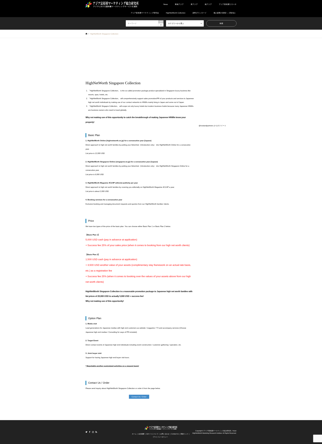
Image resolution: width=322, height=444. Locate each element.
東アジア (194, 4)
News (165, 4)
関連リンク (184, 434)
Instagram (93, 432)
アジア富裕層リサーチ (227, 4)
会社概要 (141, 434)
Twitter (86, 432)
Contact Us (175, 434)
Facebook (90, 432)
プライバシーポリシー (160, 437)
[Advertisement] (161, 61)
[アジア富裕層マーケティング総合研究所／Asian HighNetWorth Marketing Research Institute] (112, 4)
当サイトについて (152, 434)
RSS (96, 432)
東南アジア (179, 4)
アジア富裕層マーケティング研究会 (145, 13)
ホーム (134, 434)
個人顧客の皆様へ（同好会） (225, 13)
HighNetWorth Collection (175, 13)
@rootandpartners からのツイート (212, 126)
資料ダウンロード (199, 13)
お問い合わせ (164, 434)
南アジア (208, 4)
